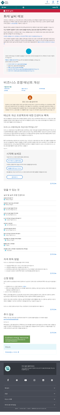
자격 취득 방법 (42, 88)
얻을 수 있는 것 (25, 88)
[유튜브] (26, 380)
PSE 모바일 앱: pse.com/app (15, 67)
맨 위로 (52, 183)
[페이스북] (8, 380)
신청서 (24, 286)
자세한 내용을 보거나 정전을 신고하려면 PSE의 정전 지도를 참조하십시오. (23, 36)
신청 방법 (6, 90)
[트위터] (17, 380)
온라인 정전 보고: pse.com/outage (17, 64)
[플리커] (52, 380)
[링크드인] (43, 380)
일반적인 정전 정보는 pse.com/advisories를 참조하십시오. (23, 69)
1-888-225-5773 (13, 60)
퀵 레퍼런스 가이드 (11, 352)
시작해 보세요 (7, 88)
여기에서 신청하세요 (14, 161)
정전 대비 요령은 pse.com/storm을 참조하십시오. (21, 71)
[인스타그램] (34, 380)
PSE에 (7, 60)
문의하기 (15, 177)
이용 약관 (29, 408)
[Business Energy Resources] (17, 342)
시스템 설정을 (13, 23)
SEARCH (54, 7)
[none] (4, 7)
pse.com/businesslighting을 (11, 319)
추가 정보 (23, 90)
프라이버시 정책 (22, 408)
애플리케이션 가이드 (14, 168)
